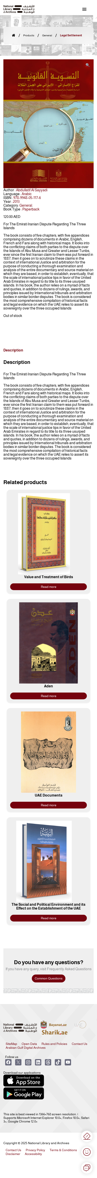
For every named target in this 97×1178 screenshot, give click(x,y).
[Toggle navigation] (84, 9)
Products (28, 35)
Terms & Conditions (63, 1150)
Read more (48, 587)
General (47, 35)
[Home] (13, 35)
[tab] (13, 350)
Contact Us (79, 1044)
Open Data (29, 1044)
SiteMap (11, 1044)
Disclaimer (13, 1154)
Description (13, 350)
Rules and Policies (54, 1044)
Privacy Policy (35, 1150)
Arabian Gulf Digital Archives (26, 1047)
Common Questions (48, 978)
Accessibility (33, 1154)
